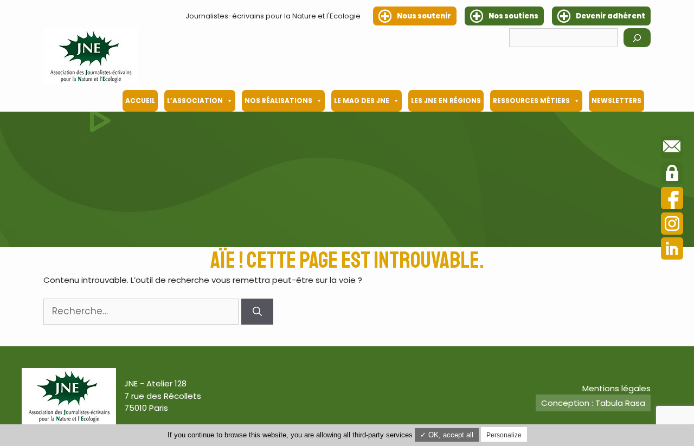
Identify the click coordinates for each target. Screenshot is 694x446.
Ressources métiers (531, 100)
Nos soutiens (513, 16)
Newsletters (616, 100)
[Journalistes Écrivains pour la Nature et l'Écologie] (90, 56)
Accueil (140, 100)
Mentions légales (616, 388)
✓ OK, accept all (446, 435)
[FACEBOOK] (672, 199)
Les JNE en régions (446, 100)
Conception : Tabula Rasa (593, 403)
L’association (195, 100)
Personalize (504, 435)
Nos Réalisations (278, 100)
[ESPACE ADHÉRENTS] (672, 174)
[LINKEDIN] (672, 250)
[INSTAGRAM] (672, 225)
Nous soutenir (424, 16)
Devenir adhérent (610, 16)
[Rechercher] (637, 37)
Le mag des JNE (361, 100)
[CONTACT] (672, 148)
